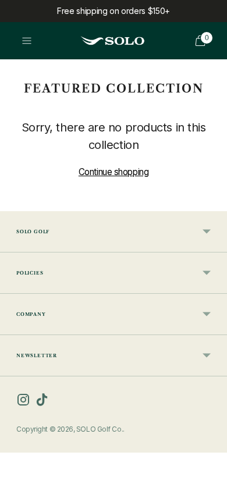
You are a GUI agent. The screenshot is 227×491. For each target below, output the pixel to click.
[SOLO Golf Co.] (112, 41)
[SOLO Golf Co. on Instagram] (23, 402)
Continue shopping (113, 171)
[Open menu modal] (26, 40)
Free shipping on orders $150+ (113, 11)
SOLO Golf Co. (99, 429)
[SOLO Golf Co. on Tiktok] (42, 402)
